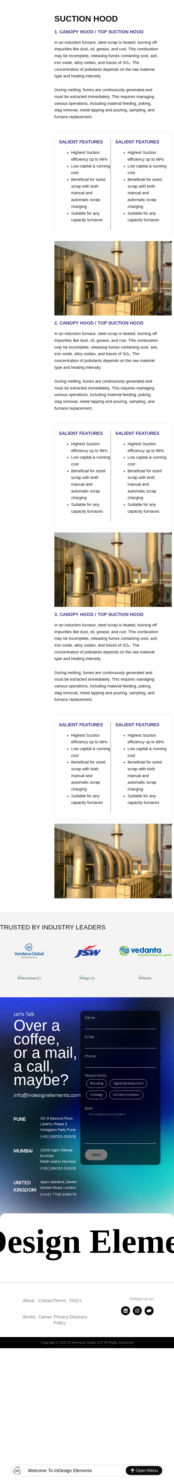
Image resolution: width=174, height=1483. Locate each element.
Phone (91, 1056)
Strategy (96, 1095)
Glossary (78, 1316)
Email (90, 1037)
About (28, 1300)
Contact (46, 1300)
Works (29, 1316)
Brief (89, 1108)
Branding (96, 1083)
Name (90, 1017)
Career (45, 1316)
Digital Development (128, 1083)
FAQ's (75, 1300)
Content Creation (126, 1095)
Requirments (95, 1075)
